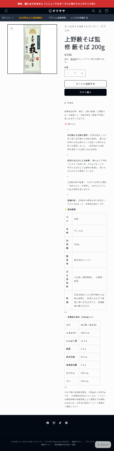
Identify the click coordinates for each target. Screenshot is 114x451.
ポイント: (8, 17)
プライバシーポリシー (94, 441)
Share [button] (70, 102)
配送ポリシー (46, 444)
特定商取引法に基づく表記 (65, 444)
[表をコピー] (65, 312)
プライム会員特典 (57, 17)
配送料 (73, 59)
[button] (6, 11)
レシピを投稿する (79, 17)
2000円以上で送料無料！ (31, 17)
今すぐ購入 (85, 92)
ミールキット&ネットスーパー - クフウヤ (35, 441)
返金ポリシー (77, 441)
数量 (66, 67)
